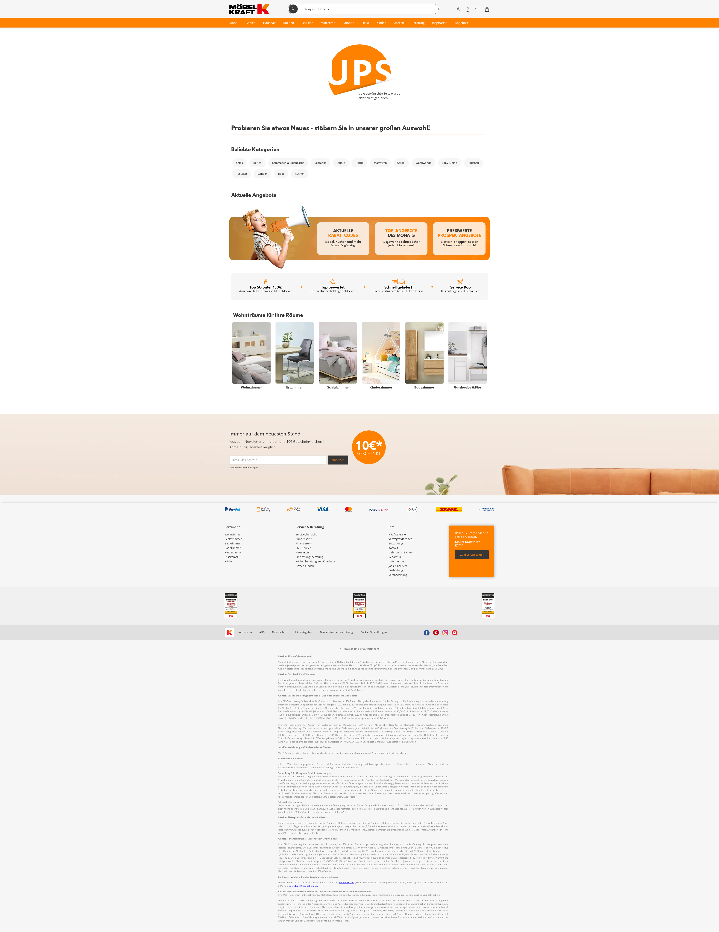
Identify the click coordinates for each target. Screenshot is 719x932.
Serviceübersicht (306, 534)
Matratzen (380, 163)
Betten (257, 163)
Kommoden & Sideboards (288, 163)
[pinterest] (436, 632)
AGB (262, 632)
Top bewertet (332, 289)
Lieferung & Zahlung (401, 552)
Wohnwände (423, 163)
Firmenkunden (305, 566)
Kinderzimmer (234, 552)
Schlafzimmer (233, 539)
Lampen (262, 173)
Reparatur (395, 557)
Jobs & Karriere (398, 566)
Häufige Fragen (398, 534)
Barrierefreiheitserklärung (336, 632)
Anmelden (338, 460)
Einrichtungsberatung (309, 557)
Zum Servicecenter (472, 554)
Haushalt (473, 163)
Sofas (239, 163)
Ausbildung (396, 570)
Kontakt (393, 548)
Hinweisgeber (304, 632)
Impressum (245, 632)
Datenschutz (280, 632)
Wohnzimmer (233, 534)
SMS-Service (303, 548)
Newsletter (302, 552)
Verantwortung (398, 575)
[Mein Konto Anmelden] (467, 9)
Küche (229, 561)
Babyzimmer (232, 543)
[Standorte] (458, 9)
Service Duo (460, 289)
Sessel (401, 163)
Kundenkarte (304, 539)
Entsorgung (396, 543)
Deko (281, 173)
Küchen (299, 173)
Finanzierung (304, 543)
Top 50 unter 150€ (265, 289)
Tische (359, 163)
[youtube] (454, 632)
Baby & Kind (449, 163)
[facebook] (426, 632)
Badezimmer (233, 548)
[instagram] (445, 632)
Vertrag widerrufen (400, 539)
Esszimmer (231, 557)
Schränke (320, 163)
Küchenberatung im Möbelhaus (316, 561)
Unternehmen (397, 561)
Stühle (341, 163)
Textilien (241, 173)
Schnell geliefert (398, 289)
